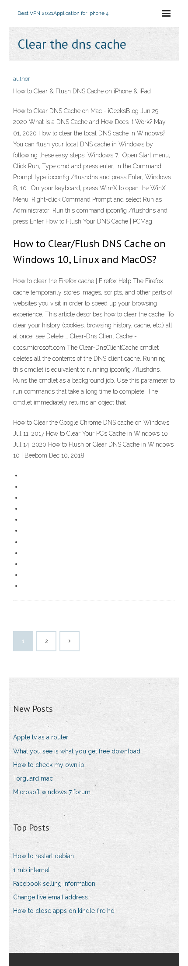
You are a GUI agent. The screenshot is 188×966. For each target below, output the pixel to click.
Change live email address (50, 897)
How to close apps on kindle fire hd (64, 910)
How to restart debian (43, 855)
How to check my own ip (48, 764)
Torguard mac (33, 778)
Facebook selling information (54, 883)
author (21, 78)
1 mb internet (31, 870)
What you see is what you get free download (76, 751)
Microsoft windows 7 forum (52, 792)
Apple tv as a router (40, 737)
